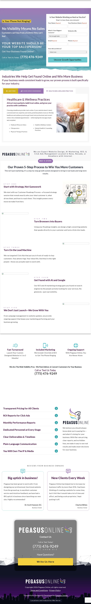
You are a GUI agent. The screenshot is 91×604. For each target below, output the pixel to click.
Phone (73, 40)
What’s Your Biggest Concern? (55, 31)
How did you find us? (55, 48)
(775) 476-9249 (31, 57)
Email (52, 40)
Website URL (72, 31)
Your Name (54, 23)
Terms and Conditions (39, 590)
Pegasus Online (61, 595)
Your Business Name (77, 23)
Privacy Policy (55, 590)
